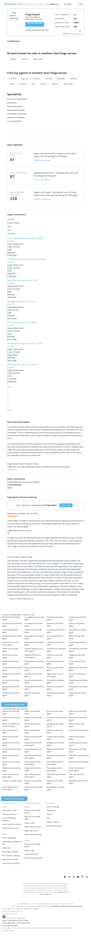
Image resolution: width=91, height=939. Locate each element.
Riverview (73, 79)
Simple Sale (6, 848)
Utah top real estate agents (12, 781)
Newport (23, 84)
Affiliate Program (53, 822)
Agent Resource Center (32, 827)
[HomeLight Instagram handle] (73, 877)
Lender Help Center (31, 854)
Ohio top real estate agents (79, 762)
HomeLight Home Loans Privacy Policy (16, 923)
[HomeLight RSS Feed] (87, 877)
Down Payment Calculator (11, 824)
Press (49, 818)
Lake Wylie (61, 79)
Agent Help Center (31, 831)
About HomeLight (53, 807)
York (33, 84)
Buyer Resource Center (10, 828)
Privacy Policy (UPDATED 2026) (37, 906)
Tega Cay (24, 79)
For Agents (68, 4)
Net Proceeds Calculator (11, 855)
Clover (12, 84)
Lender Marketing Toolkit (33, 858)
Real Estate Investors (54, 826)
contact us (48, 894)
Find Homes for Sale (9, 814)
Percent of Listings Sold (18, 173)
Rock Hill (49, 79)
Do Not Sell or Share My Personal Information (66, 906)
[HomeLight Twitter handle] (65, 877)
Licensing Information (10, 925)
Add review (65, 505)
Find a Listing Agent (9, 838)
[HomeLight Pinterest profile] (82, 876)
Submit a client (29, 823)
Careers (49, 814)
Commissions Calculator (11, 863)
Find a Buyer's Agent (9, 810)
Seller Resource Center (10, 859)
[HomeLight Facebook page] (69, 877)
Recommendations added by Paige (19, 557)
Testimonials (51, 810)
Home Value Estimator (10, 852)
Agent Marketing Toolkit (33, 834)
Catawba (55, 84)
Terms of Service (17, 906)
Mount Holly (37, 59)
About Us (54, 4)
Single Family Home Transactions (17, 193)
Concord (25, 59)
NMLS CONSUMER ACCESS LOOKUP (15, 920)
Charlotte (13, 59)
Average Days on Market (16, 154)
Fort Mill (12, 79)
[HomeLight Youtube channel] (78, 877)
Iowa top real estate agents (79, 730)
